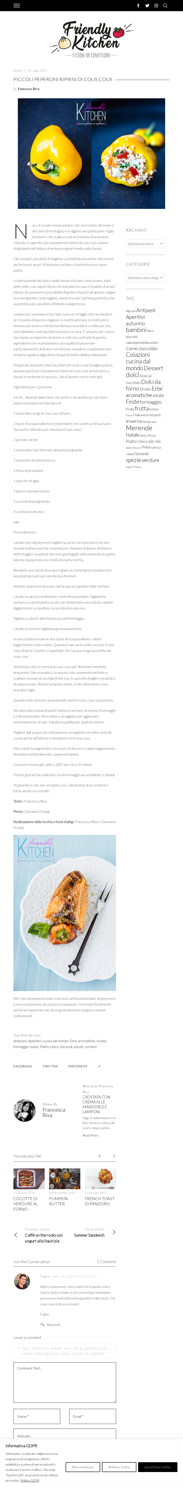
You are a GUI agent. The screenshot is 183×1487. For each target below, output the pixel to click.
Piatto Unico (49, 1046)
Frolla (130, 409)
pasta (143, 435)
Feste (132, 401)
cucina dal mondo (55, 1041)
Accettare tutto (158, 1467)
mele (154, 421)
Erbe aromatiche (82, 1041)
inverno (134, 421)
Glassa (129, 415)
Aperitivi (34, 1041)
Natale (132, 435)
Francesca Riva (29, 88)
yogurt (129, 466)
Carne (132, 348)
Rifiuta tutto (119, 1467)
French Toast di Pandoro (99, 1201)
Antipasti (20, 1041)
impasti (155, 415)
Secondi (66, 1046)
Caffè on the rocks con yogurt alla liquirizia (44, 1235)
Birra (150, 331)
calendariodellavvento (142, 342)
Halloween (141, 415)
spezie (78, 1046)
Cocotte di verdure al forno (25, 1204)
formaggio (20, 1046)
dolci (132, 374)
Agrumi (131, 311)
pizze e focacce (133, 447)
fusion (34, 1046)
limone (147, 422)
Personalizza (83, 1467)
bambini (136, 329)
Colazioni (138, 354)
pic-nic (155, 441)
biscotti (131, 336)
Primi (146, 447)
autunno (135, 323)
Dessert (153, 368)
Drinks (145, 389)
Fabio (45, 1276)
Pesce (152, 435)
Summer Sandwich (89, 1232)
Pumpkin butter (58, 1201)
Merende (139, 428)
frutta (142, 408)
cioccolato (148, 348)
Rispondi (53, 1324)
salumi (130, 454)
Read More (91, 1135)
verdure (91, 1046)
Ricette (18, 70)
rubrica (155, 447)
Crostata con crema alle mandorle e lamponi (96, 1104)
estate (102, 1041)
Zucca (137, 466)
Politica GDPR (29, 1480)
